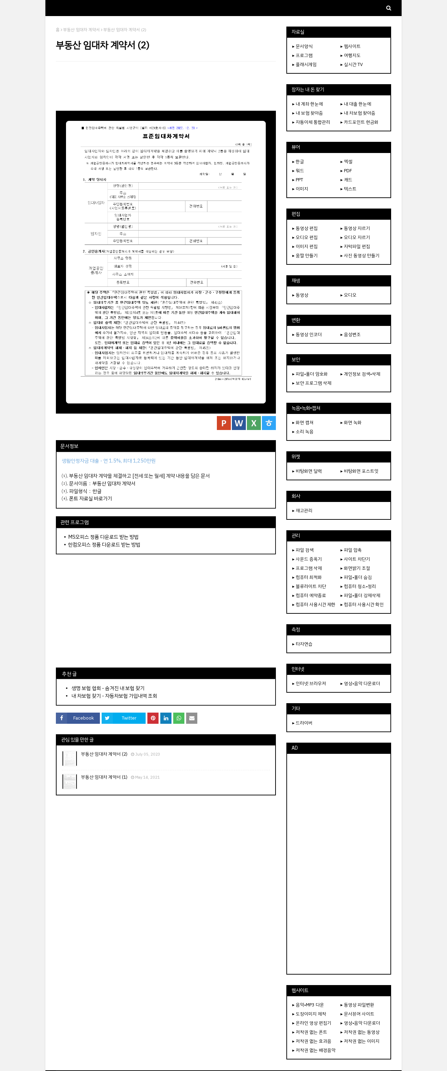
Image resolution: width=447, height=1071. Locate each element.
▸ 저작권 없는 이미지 (360, 1041)
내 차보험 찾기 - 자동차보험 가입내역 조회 (114, 696)
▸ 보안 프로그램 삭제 (311, 383)
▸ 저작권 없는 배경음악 (314, 1050)
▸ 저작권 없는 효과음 (311, 1041)
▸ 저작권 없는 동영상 (360, 1032)
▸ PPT (297, 179)
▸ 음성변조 (350, 334)
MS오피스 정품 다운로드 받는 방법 (103, 537)
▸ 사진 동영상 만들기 (360, 255)
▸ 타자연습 (302, 644)
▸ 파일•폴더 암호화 (310, 374)
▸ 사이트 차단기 (355, 559)
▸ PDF (346, 170)
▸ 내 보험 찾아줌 (307, 113)
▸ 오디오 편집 (305, 237)
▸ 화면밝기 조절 (355, 568)
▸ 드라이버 (302, 723)
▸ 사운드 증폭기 (307, 559)
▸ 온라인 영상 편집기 (311, 1023)
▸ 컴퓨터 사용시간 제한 (314, 604)
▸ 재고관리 (302, 510)
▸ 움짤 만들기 (305, 255)
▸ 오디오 (348, 295)
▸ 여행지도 (350, 55)
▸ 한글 (298, 161)
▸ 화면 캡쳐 (303, 422)
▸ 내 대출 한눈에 (355, 104)
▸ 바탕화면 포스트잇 (359, 471)
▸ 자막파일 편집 (355, 246)
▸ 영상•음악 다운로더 (360, 683)
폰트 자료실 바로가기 (90, 498)
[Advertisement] (166, 85)
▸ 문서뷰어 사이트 (357, 1014)
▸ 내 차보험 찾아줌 (357, 113)
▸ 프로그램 (302, 55)
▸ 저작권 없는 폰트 (309, 1032)
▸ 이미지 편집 (305, 246)
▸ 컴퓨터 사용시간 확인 (362, 604)
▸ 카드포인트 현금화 (359, 122)
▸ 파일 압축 (351, 550)
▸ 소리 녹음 (303, 431)
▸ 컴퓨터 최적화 (307, 577)
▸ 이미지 (300, 188)
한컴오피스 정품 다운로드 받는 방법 (104, 544)
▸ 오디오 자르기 (355, 237)
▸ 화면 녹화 (351, 422)
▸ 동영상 (300, 295)
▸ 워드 (298, 170)
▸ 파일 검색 (303, 550)
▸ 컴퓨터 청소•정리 (358, 586)
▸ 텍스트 (348, 188)
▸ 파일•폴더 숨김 (356, 577)
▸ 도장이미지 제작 (309, 1014)
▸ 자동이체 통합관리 (311, 122)
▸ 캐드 (346, 179)
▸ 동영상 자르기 (355, 228)
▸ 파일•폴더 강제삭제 (360, 595)
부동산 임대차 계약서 (81, 30)
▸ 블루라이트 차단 (309, 586)
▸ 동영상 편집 (305, 228)
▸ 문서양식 (302, 46)
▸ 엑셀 (346, 161)
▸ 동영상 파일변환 (357, 1004)
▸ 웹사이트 (350, 46)
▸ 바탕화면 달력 (307, 471)
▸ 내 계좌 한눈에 (307, 104)
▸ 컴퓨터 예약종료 (309, 595)
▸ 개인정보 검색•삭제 (360, 374)
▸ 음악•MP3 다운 (308, 1004)
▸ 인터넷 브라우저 (309, 683)
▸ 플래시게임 (304, 64)
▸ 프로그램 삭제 (307, 568)
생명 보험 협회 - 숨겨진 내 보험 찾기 (108, 688)
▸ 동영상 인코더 (307, 334)
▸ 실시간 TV (351, 64)
